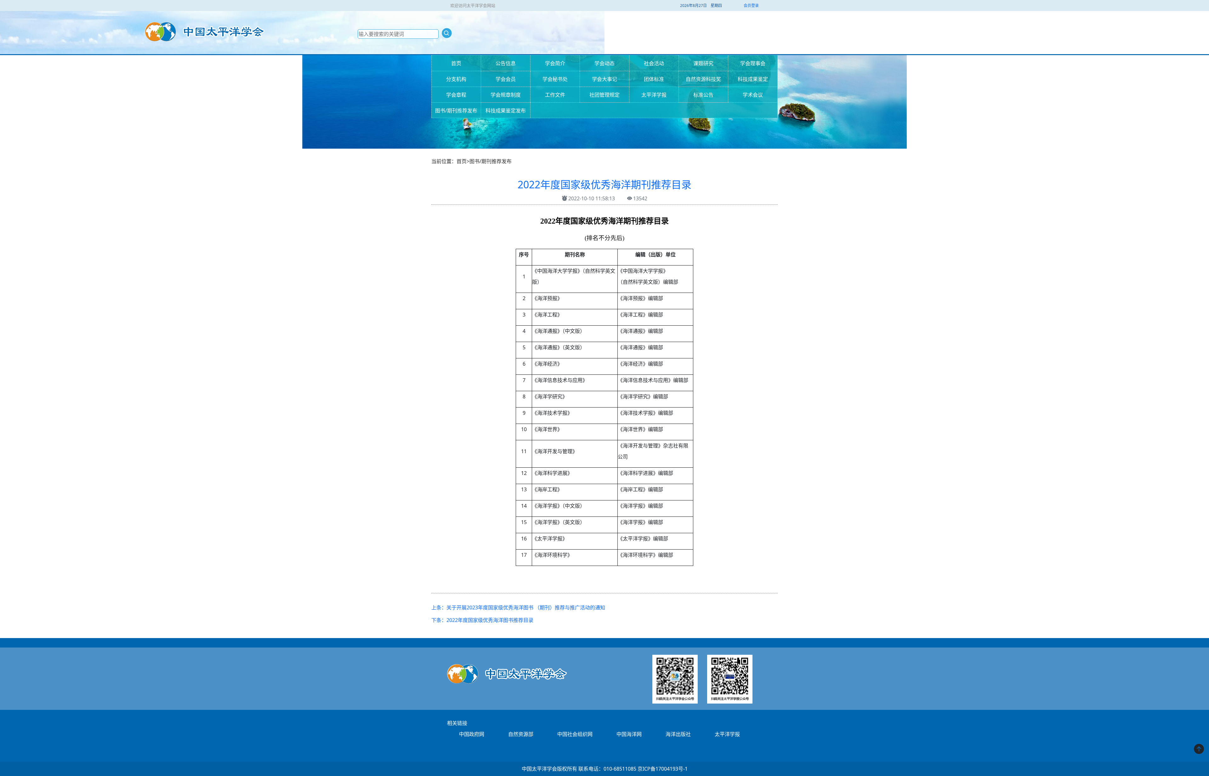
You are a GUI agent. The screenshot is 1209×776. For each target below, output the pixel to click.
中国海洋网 (629, 734)
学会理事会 (752, 63)
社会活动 (654, 63)
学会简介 (555, 63)
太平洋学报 (654, 94)
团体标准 (654, 79)
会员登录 (751, 5)
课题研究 (703, 63)
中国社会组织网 (575, 734)
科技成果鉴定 (753, 79)
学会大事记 (604, 79)
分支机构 (456, 79)
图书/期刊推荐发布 (456, 110)
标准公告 (703, 94)
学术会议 (753, 94)
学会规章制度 (506, 94)
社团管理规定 (604, 94)
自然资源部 (520, 734)
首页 (456, 63)
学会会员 (506, 79)
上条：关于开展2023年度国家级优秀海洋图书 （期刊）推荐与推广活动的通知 (518, 607)
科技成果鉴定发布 (505, 110)
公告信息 (506, 63)
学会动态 (604, 63)
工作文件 (555, 94)
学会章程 (456, 94)
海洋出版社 (678, 734)
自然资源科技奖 (703, 79)
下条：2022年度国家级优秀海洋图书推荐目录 (482, 620)
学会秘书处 (555, 79)
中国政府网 (471, 734)
